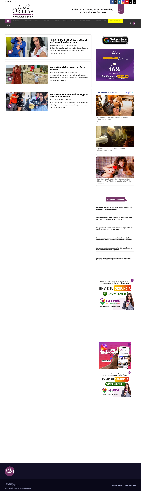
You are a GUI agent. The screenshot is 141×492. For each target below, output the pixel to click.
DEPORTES (46, 21)
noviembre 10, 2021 (57, 45)
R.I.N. (8, 25)
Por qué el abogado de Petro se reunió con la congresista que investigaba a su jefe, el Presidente (114, 208)
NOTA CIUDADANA (101, 21)
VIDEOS (65, 21)
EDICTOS (73, 21)
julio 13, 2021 (55, 99)
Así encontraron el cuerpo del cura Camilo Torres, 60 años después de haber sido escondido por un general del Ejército (114, 238)
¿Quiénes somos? (117, 485)
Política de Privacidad (130, 485)
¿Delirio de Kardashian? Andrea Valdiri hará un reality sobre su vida (68, 41)
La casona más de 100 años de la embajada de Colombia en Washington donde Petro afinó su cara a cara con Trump (113, 259)
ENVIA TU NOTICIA (115, 21)
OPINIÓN (56, 21)
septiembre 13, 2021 (57, 72)
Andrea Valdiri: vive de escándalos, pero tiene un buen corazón (69, 95)
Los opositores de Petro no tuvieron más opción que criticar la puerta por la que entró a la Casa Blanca (114, 228)
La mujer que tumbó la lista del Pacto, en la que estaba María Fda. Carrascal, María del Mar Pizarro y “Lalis (114, 218)
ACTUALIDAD (27, 21)
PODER (37, 21)
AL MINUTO (16, 21)
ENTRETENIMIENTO (85, 21)
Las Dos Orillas (72, 45)
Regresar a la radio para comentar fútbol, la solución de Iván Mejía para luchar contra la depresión (114, 249)
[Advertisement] (115, 325)
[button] (131, 23)
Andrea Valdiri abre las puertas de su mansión (67, 68)
